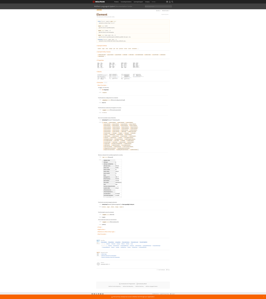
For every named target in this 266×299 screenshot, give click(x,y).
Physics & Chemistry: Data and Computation (110, 257)
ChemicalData (104, 242)
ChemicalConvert (134, 242)
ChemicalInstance (125, 242)
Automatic (135, 76)
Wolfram (157, 293)
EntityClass (100, 39)
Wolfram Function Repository (115, 286)
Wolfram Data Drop (140, 286)
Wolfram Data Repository (128, 286)
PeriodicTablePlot (143, 242)
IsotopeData (117, 242)
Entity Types (104, 254)
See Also (158, 10)
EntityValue (129, 77)
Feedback (161, 269)
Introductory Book (142, 283)
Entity (99, 21)
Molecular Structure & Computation (108, 255)
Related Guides (165, 10)
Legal (161, 293)
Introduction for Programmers (128, 283)
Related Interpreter (165, 14)
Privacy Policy (166, 293)
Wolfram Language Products (151, 286)
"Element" (103, 21)
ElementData (111, 242)
